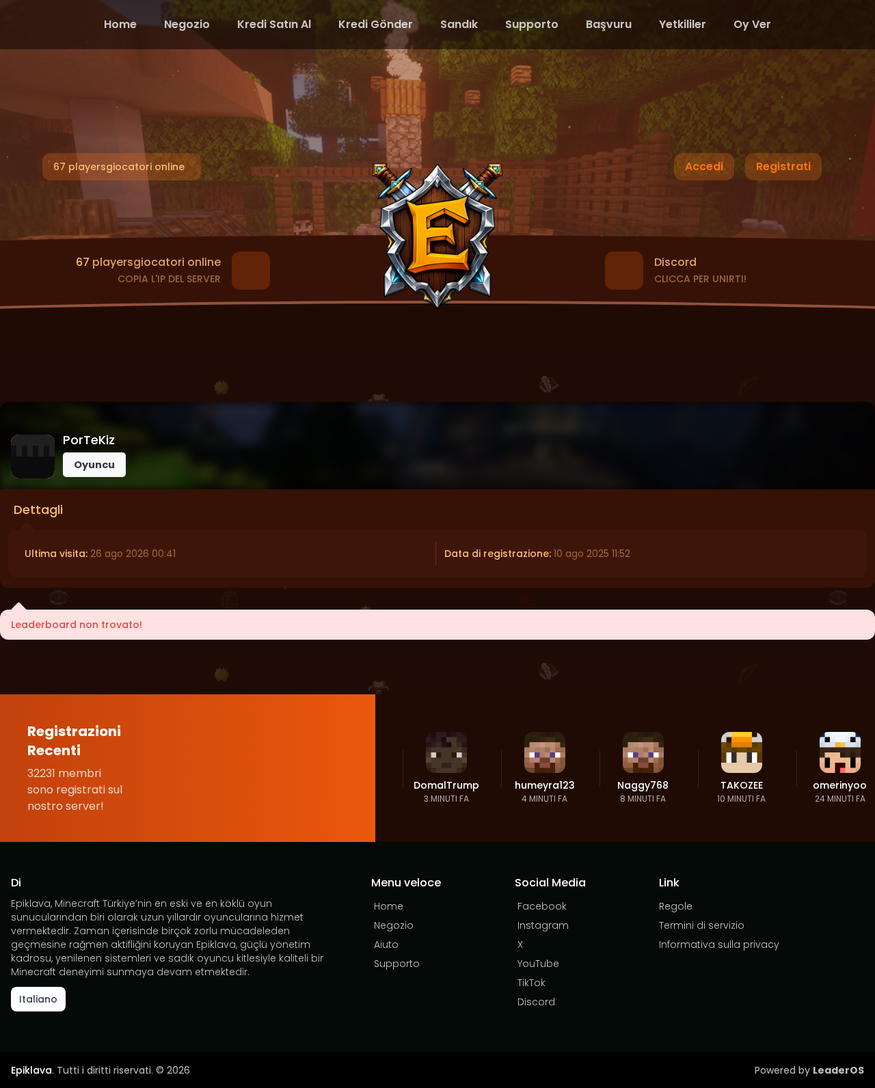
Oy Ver (752, 24)
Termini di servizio (701, 925)
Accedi (704, 166)
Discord (536, 1002)
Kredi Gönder (375, 24)
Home (120, 24)
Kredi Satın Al (274, 24)
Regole (675, 906)
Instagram (543, 925)
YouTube (538, 963)
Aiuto (386, 944)
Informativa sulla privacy (719, 944)
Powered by (809, 1070)
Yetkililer (682, 24)
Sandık (459, 24)
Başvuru (609, 24)
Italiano (38, 999)
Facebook (542, 906)
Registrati (783, 166)
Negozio (187, 24)
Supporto (531, 24)
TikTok (531, 983)
